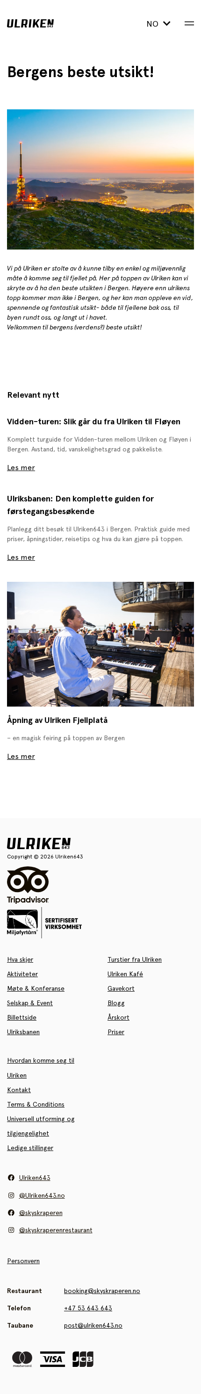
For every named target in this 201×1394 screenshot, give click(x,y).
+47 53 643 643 (88, 1308)
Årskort (118, 1017)
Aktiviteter (22, 974)
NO (153, 24)
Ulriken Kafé (125, 974)
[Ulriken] (46, 23)
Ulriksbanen (23, 1032)
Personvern (23, 1261)
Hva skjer (20, 959)
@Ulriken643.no (42, 1195)
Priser (116, 1032)
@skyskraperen (41, 1212)
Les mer (21, 467)
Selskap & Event (30, 1003)
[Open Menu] (189, 23)
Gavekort (121, 988)
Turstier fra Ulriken (135, 959)
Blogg (116, 1003)
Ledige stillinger (30, 1147)
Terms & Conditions (36, 1104)
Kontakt (19, 1090)
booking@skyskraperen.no (102, 1290)
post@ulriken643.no (93, 1325)
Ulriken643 (34, 1177)
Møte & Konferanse (36, 988)
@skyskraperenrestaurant (56, 1230)
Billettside (21, 1017)
